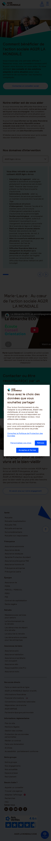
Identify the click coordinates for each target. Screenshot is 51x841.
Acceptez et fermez (27, 450)
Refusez (40, 443)
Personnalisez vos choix (20, 443)
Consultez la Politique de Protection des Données (25, 434)
